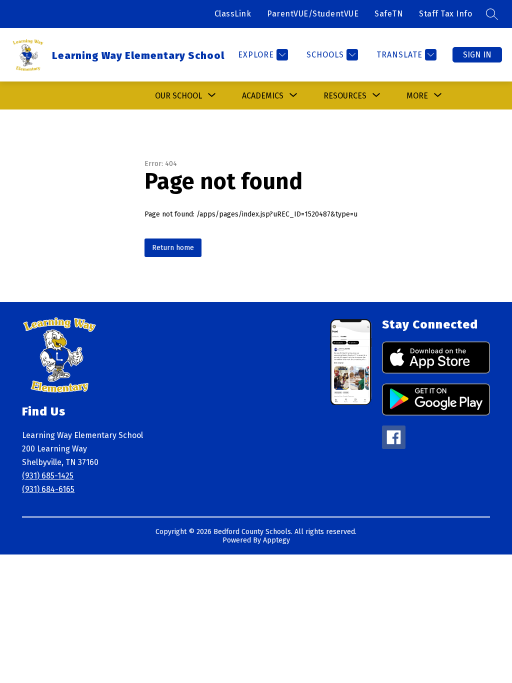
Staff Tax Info (445, 13)
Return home (173, 248)
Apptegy (276, 540)
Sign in (477, 55)
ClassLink (233, 13)
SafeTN (388, 13)
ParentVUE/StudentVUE (312, 13)
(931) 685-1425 (48, 475)
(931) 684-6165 (48, 489)
